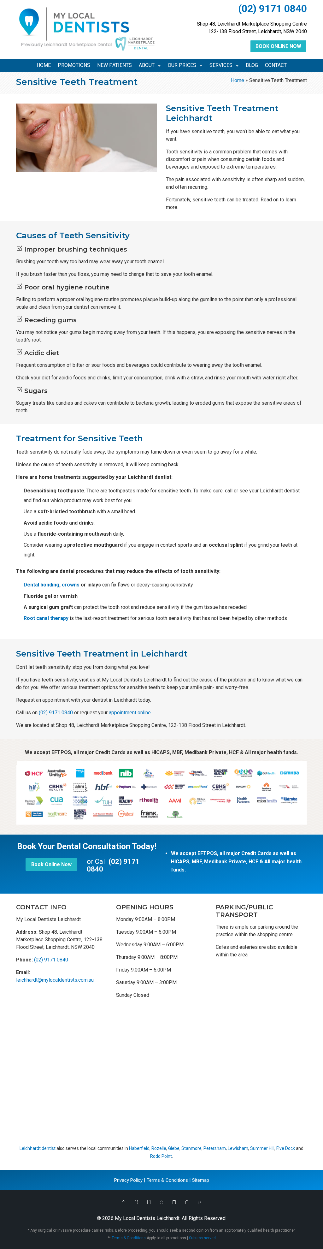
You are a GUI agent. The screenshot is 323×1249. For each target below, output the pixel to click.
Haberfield (139, 1148)
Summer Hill (262, 1148)
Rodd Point (161, 1156)
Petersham (214, 1148)
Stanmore (191, 1148)
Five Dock (285, 1148)
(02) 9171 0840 (272, 9)
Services (220, 65)
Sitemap (200, 1180)
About (147, 65)
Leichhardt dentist (38, 1148)
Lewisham (238, 1148)
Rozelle (158, 1148)
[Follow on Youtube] (174, 1203)
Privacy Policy (128, 1180)
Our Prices (182, 65)
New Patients (114, 65)
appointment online (130, 713)
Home (44, 65)
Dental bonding (41, 585)
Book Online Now (278, 46)
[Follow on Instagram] (161, 1203)
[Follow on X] (136, 1203)
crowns (70, 585)
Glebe (173, 1148)
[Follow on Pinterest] (187, 1203)
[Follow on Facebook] (124, 1203)
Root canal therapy (46, 618)
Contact (276, 65)
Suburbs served (202, 1238)
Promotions (74, 65)
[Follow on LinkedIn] (199, 1203)
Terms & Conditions (167, 1180)
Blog (252, 65)
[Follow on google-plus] (149, 1203)
